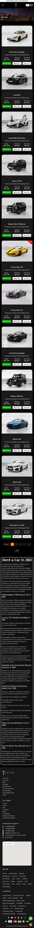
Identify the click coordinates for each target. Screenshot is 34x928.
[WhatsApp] (30, 918)
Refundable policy (8, 793)
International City (7, 911)
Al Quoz (5, 906)
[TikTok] (21, 918)
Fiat (13, 884)
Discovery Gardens (8, 903)
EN (27, 5)
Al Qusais (27, 903)
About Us (5, 780)
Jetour (19, 884)
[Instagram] (15, 918)
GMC (26, 881)
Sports (4, 805)
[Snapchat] (25, 918)
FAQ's (4, 795)
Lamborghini (13, 873)
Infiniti (30, 884)
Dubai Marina (21, 914)
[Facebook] (8, 918)
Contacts (5, 784)
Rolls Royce (6, 876)
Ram (24, 884)
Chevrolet (5, 881)
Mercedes (22, 876)
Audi (13, 879)
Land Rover (6, 879)
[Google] (18, 918)
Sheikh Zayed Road (8, 900)
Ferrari (4, 873)
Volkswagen (6, 886)
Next (17, 550)
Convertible (6, 814)
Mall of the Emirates (8, 914)
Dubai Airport (6, 895)
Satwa (4, 898)
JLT (12, 908)
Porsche (14, 876)
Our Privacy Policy (8, 788)
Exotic (4, 811)
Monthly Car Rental (8, 818)
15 (30, 544)
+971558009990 (10, 826)
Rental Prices (6, 786)
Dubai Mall (18, 911)
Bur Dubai (13, 906)
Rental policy (6, 790)
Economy (5, 809)
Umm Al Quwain (18, 895)
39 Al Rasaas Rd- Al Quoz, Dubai (15, 835)
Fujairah (28, 895)
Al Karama (21, 906)
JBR (21, 898)
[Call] (30, 924)
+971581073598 (10, 828)
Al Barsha (5, 908)
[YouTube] (12, 918)
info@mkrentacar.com (12, 833)
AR (31, 5)
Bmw (18, 879)
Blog (4, 782)
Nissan (13, 881)
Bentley (21, 873)
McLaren (20, 881)
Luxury (4, 803)
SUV (3, 807)
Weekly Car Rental (8, 816)
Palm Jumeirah (13, 898)
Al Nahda (19, 903)
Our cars (5, 778)
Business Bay (19, 908)
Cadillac (24, 879)
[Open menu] (2, 5)
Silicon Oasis (21, 900)
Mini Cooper (6, 884)
